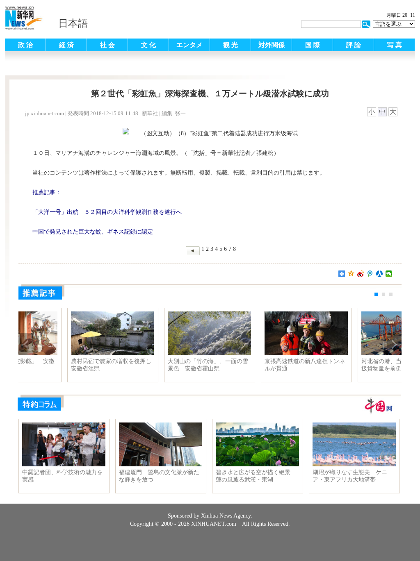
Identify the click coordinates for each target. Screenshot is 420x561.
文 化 (148, 44)
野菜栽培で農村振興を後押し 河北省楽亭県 (257, 365)
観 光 (230, 44)
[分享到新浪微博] (360, 273)
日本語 (73, 23)
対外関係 (271, 44)
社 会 (107, 44)
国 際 (312, 44)
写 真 (394, 44)
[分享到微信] (389, 273)
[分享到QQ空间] (351, 273)
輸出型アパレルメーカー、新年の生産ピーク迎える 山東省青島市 (63, 365)
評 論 (353, 44)
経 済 (66, 44)
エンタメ (189, 44)
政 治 (25, 44)
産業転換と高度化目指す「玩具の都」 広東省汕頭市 (160, 365)
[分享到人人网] (379, 273)
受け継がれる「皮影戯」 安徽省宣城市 (353, 365)
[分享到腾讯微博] (370, 273)
